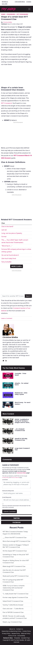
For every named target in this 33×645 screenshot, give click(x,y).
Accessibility (21, 635)
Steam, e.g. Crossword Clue (12, 622)
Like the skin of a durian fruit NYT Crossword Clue (14, 571)
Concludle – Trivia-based (20, 374)
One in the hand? (7, 226)
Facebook (17, 522)
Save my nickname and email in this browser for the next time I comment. (16, 506)
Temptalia (17, 638)
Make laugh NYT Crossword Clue (14, 566)
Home (3, 14)
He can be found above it (10, 255)
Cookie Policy (26, 631)
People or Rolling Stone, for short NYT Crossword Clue (16, 561)
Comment (5, 479)
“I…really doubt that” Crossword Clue (15, 594)
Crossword (11, 14)
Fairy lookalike (6, 262)
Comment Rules (21, 473)
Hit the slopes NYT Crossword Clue (15, 551)
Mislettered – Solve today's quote (21, 393)
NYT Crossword (22, 14)
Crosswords (20, 2)
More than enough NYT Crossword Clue (16, 541)
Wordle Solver (5, 3)
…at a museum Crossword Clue (20, 429)
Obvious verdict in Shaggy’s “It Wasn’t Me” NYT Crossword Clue (16, 546)
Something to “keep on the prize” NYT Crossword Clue (16, 556)
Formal (3, 237)
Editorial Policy (25, 633)
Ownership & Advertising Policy (11, 631)
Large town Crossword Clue (22, 449)
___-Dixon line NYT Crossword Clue (14, 537)
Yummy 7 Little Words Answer (13, 605)
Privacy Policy (5, 477)
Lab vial (4, 230)
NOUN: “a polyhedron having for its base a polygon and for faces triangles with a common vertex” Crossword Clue (22, 423)
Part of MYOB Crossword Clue (13, 612)
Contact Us (19, 629)
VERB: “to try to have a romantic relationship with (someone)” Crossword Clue (14, 588)
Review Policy (16, 633)
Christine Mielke (7, 22)
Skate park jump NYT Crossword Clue (16, 576)
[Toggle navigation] (29, 9)
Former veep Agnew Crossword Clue (15, 597)
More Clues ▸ (16, 266)
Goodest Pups (25, 638)
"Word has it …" (6, 246)
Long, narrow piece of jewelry (11, 233)
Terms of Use (12, 635)
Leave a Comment (6, 318)
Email (6, 497)
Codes (28, 2)
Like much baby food (8, 258)
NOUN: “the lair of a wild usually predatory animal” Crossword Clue (15, 617)
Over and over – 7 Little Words (13, 609)
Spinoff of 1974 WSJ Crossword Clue (21, 439)
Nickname (8, 490)
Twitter (16, 518)
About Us (12, 629)
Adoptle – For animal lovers (21, 384)
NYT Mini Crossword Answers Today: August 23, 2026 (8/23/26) (15, 533)
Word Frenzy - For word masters (22, 403)
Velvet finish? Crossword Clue (13, 601)
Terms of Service (15, 477)
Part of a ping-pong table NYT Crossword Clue (13, 581)
